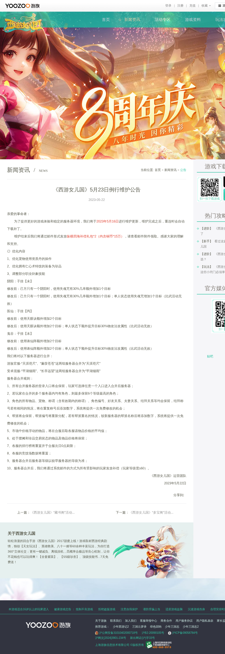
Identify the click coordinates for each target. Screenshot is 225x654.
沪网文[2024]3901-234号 (110, 637)
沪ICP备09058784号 (185, 632)
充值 (192, 5)
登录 (168, 5)
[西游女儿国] (23, 15)
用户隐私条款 (204, 620)
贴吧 (210, 356)
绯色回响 (155, 626)
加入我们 (130, 620)
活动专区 (163, 19)
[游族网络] (23, 6)
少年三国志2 (191, 626)
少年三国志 (172, 626)
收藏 (204, 5)
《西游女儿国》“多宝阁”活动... (151, 512)
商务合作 (166, 620)
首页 (106, 19)
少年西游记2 (121, 626)
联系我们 (116, 620)
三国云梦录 (139, 626)
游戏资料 (193, 19)
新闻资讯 (132, 19)
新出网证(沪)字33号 (142, 637)
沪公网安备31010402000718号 (118, 632)
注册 (180, 5)
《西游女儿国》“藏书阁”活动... (52, 512)
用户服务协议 (184, 620)
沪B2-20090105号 (153, 632)
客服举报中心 (148, 620)
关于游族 (101, 620)
